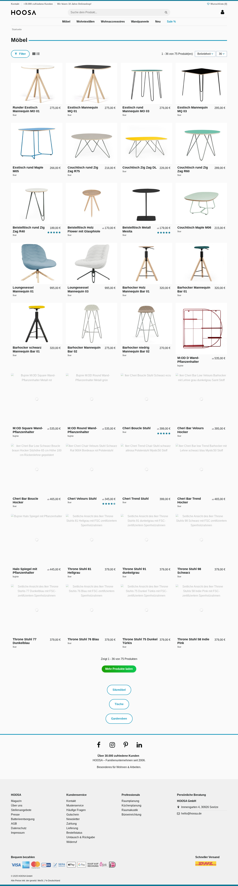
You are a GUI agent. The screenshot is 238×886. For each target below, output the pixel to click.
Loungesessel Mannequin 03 (78, 289)
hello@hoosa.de (191, 813)
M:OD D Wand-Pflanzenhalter (188, 359)
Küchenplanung (131, 805)
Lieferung (72, 828)
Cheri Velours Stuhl (82, 498)
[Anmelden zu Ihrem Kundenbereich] (222, 12)
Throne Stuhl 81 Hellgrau (79, 571)
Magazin (16, 800)
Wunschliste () (218, 4)
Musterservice (75, 805)
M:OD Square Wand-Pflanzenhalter (28, 430)
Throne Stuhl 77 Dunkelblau (24, 641)
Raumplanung (130, 800)
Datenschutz (18, 828)
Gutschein (72, 814)
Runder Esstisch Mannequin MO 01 (26, 109)
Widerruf (71, 841)
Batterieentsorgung (22, 819)
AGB (14, 823)
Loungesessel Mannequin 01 (23, 289)
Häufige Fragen (76, 810)
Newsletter (73, 819)
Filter (22, 53)
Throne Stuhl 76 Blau (83, 639)
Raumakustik (130, 810)
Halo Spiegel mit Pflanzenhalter (25, 571)
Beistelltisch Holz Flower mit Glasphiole (84, 229)
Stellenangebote (21, 810)
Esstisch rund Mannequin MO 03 (135, 109)
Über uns (16, 805)
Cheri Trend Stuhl (135, 498)
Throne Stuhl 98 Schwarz (189, 571)
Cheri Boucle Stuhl (136, 428)
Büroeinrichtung (131, 814)
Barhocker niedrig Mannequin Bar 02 (135, 349)
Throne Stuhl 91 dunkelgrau (134, 571)
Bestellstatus (74, 832)
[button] (66, 22)
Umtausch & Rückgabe (80, 837)
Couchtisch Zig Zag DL (139, 167)
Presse (15, 814)
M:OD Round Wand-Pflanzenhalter (82, 430)
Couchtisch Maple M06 (194, 227)
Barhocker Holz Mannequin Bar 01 (135, 289)
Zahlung (71, 823)
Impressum (18, 832)
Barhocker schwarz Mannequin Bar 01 (27, 349)
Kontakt (15, 4)
